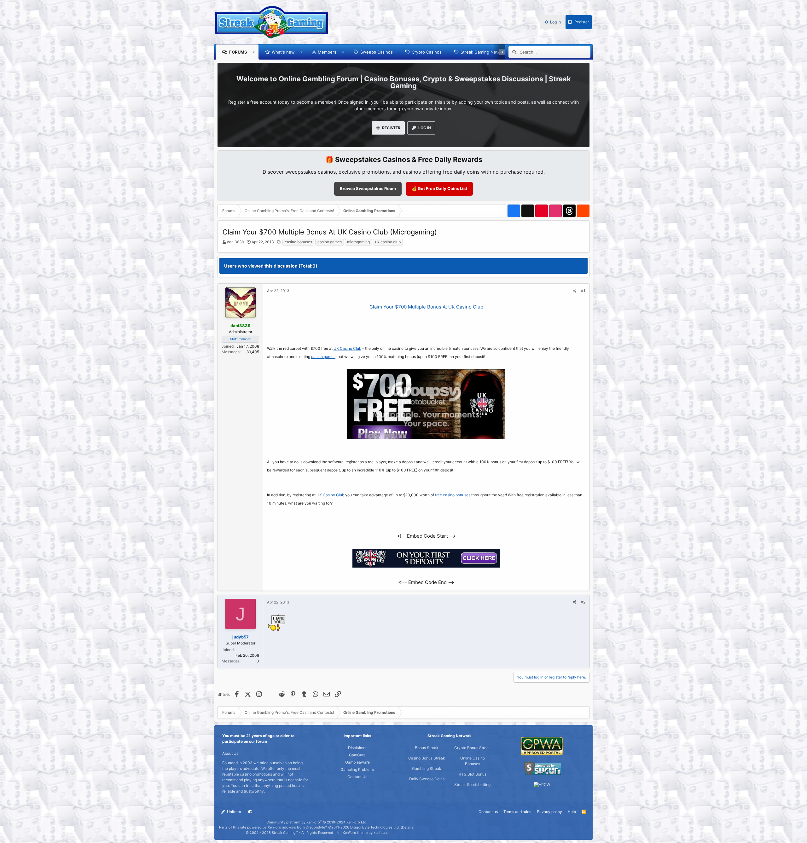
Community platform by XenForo (316, 822)
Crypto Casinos (427, 52)
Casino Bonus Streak (426, 758)
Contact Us (357, 776)
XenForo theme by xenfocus (365, 832)
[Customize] (250, 812)
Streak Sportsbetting (472, 784)
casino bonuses (298, 242)
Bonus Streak (426, 747)
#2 (583, 602)
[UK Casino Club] (426, 566)
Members (327, 52)
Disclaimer (357, 747)
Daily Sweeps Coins (426, 779)
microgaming (358, 242)
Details (407, 827)
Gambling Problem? (357, 769)
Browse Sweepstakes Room (368, 188)
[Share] (575, 291)
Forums (238, 52)
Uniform (233, 811)
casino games (329, 242)
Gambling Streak (426, 768)
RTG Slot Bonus (472, 774)
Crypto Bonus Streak (472, 747)
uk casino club (388, 242)
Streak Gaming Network (484, 52)
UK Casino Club (347, 348)
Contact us (488, 811)
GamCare (357, 755)
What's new (283, 52)
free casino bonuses (452, 495)
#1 (583, 290)
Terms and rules (517, 811)
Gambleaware (357, 762)
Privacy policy (549, 811)
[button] (253, 52)
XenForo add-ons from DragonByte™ (297, 827)
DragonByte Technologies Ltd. (375, 827)
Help (572, 811)
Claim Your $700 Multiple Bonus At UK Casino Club (426, 307)
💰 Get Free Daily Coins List (439, 188)
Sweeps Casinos (376, 52)
